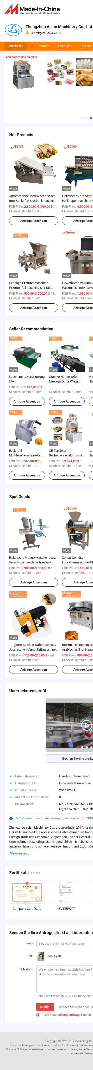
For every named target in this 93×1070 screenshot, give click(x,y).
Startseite (16, 46)
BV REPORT (66, 908)
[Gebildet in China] (33, 9)
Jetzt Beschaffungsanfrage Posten (63, 1014)
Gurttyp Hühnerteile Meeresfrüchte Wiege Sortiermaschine (63, 381)
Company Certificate (27, 908)
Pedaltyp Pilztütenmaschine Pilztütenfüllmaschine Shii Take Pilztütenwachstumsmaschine (30, 287)
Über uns (64, 46)
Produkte (42, 46)
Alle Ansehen (18, 853)
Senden (45, 1007)
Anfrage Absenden (33, 220)
